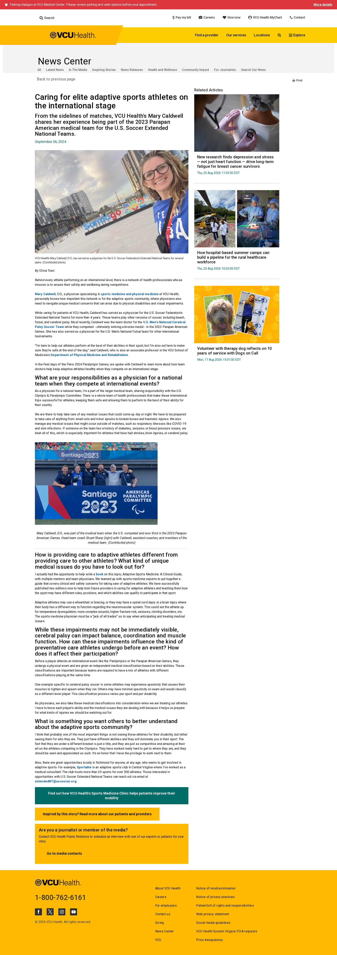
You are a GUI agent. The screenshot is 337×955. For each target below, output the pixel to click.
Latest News (55, 70)
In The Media (78, 70)
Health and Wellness (162, 70)
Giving (159, 923)
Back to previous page (56, 79)
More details (323, 4)
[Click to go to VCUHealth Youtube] (73, 911)
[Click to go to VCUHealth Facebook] (38, 911)
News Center (164, 931)
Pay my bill (183, 17)
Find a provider (206, 35)
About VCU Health (167, 888)
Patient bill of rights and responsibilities (225, 905)
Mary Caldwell (45, 294)
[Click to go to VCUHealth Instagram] (61, 911)
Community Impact (195, 70)
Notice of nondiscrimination (215, 888)
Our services (236, 35)
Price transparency (209, 940)
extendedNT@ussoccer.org (55, 781)
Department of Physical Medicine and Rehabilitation (89, 355)
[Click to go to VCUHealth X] (50, 911)
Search (48, 18)
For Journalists (225, 70)
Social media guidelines (213, 923)
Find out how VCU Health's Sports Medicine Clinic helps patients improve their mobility (111, 795)
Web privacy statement (212, 914)
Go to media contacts (64, 853)
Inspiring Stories (104, 70)
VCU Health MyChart (267, 17)
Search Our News (253, 70)
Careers (209, 17)
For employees (166, 905)
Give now (233, 17)
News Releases (132, 70)
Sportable (84, 767)
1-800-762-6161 (60, 898)
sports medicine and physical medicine (130, 294)
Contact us (162, 914)
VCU (158, 940)
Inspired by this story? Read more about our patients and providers (97, 814)
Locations (262, 35)
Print (299, 80)
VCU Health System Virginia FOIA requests (226, 931)
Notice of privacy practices (215, 897)
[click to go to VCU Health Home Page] (73, 35)
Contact (299, 17)
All (39, 70)
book (99, 574)
